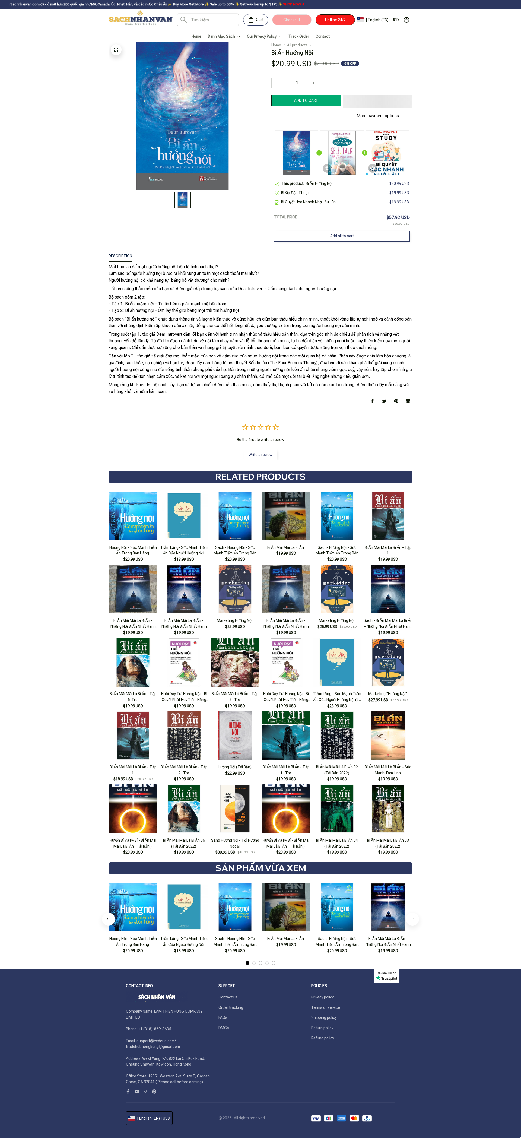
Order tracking (230, 1007)
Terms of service (325, 1007)
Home (276, 45)
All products (297, 45)
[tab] (247, 963)
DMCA (223, 1028)
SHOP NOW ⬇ (229, 4)
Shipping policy (324, 1017)
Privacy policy (322, 997)
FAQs (222, 1017)
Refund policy (322, 1038)
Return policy (322, 1028)
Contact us (228, 997)
